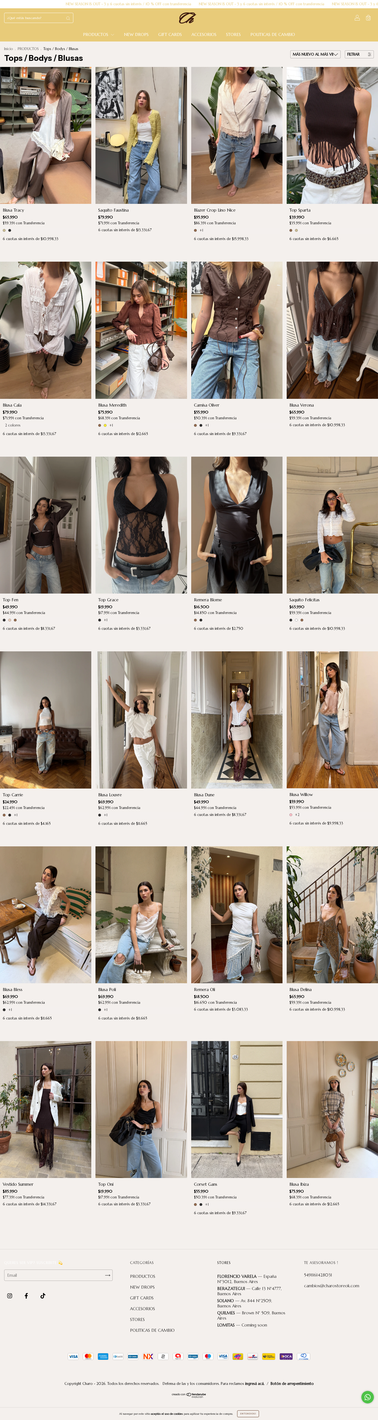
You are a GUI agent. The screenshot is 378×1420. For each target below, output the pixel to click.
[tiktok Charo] (42, 1296)
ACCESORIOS (203, 34)
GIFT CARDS (170, 34)
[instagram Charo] (10, 1296)
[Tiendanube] (189, 1396)
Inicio (8, 48)
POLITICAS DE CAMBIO (272, 34)
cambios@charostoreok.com (331, 1285)
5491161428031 (318, 1275)
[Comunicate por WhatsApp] (367, 1397)
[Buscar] (68, 18)
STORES (233, 34)
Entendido (248, 1413)
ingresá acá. (255, 1383)
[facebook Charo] (27, 1296)
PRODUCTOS (96, 34)
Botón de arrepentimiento (292, 1383)
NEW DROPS (136, 34)
